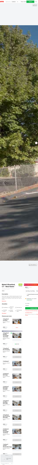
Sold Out (17, 369)
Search (30, 1)
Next (36, 143)
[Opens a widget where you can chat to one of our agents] (6, 459)
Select (17, 327)
